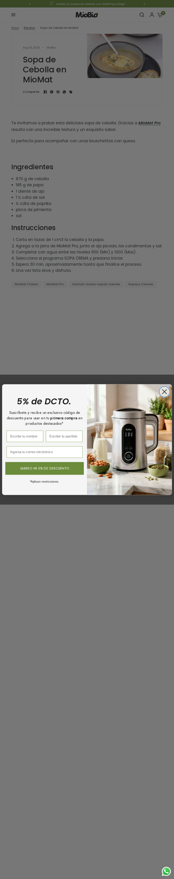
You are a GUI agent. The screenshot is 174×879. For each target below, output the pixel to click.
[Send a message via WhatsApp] (166, 871)
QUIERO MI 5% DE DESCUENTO (44, 468)
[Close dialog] (164, 391)
